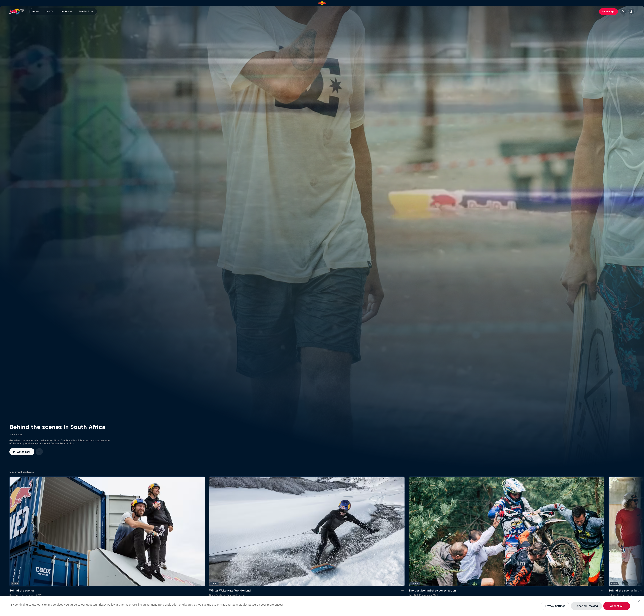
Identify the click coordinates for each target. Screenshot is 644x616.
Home (35, 11)
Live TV (49, 11)
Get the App (608, 11)
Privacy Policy (106, 604)
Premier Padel (86, 11)
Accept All (616, 605)
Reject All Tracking (586, 605)
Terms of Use (129, 604)
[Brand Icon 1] (322, 3)
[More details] (203, 590)
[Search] (623, 11)
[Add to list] (39, 451)
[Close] (638, 601)
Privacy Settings (555, 605)
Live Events (66, 11)
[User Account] (631, 11)
